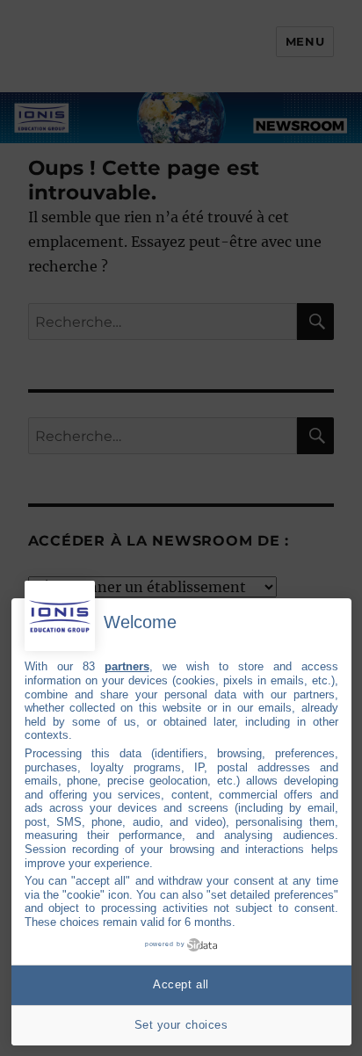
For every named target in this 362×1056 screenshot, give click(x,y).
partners (127, 666)
